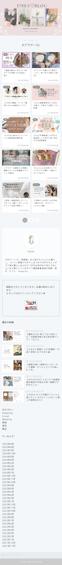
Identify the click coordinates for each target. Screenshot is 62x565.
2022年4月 (8, 530)
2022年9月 (8, 514)
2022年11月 (8, 507)
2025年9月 (8, 443)
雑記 (4, 428)
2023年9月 (8, 485)
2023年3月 (8, 498)
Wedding (7, 419)
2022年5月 (8, 526)
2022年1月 (8, 539)
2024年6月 (8, 459)
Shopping (7, 412)
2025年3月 (8, 450)
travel (5, 416)
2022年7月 (8, 520)
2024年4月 (8, 466)
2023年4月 (8, 494)
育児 (4, 425)
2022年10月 (8, 510)
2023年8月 (8, 488)
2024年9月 (8, 456)
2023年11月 (8, 479)
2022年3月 (8, 533)
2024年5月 (8, 463)
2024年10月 (8, 453)
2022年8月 (8, 517)
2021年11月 (8, 545)
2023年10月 (8, 482)
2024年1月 (8, 472)
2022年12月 (8, 504)
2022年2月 (8, 536)
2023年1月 (8, 501)
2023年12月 (8, 475)
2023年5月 (8, 491)
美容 (4, 422)
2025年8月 (8, 447)
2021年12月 (8, 542)
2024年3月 (8, 469)
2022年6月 (8, 523)
